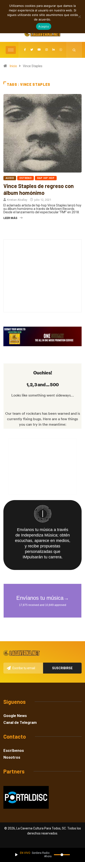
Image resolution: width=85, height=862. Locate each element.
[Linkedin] (53, 49)
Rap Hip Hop (45, 178)
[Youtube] (39, 49)
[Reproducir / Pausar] (16, 854)
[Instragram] (46, 49)
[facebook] (25, 49)
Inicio (13, 66)
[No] (79, 16)
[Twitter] (31, 49)
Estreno (25, 178)
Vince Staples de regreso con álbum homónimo (38, 189)
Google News (15, 715)
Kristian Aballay (17, 199)
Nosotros (11, 757)
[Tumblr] (60, 49)
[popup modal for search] (74, 50)
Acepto (43, 26)
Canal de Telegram (20, 722)
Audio (10, 178)
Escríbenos (13, 750)
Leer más (10, 218)
